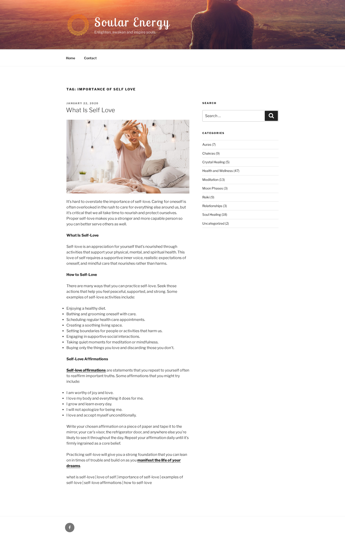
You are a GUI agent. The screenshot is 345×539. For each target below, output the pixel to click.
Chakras (208, 153)
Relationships (212, 206)
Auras (206, 144)
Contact (90, 58)
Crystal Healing (213, 162)
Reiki (206, 197)
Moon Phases (212, 188)
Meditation (210, 180)
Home (70, 58)
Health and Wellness (217, 171)
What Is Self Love (90, 110)
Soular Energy (132, 22)
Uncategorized (213, 223)
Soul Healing (211, 214)
